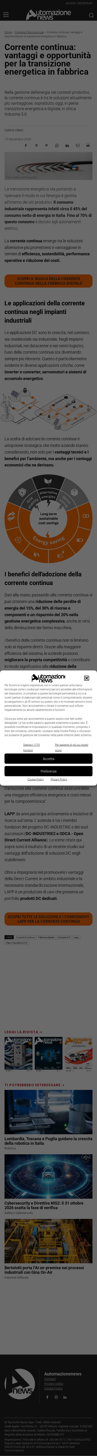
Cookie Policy (36, 779)
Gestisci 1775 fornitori (31, 747)
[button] (86, 678)
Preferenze (49, 771)
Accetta (48, 759)
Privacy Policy (59, 779)
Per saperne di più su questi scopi (71, 747)
